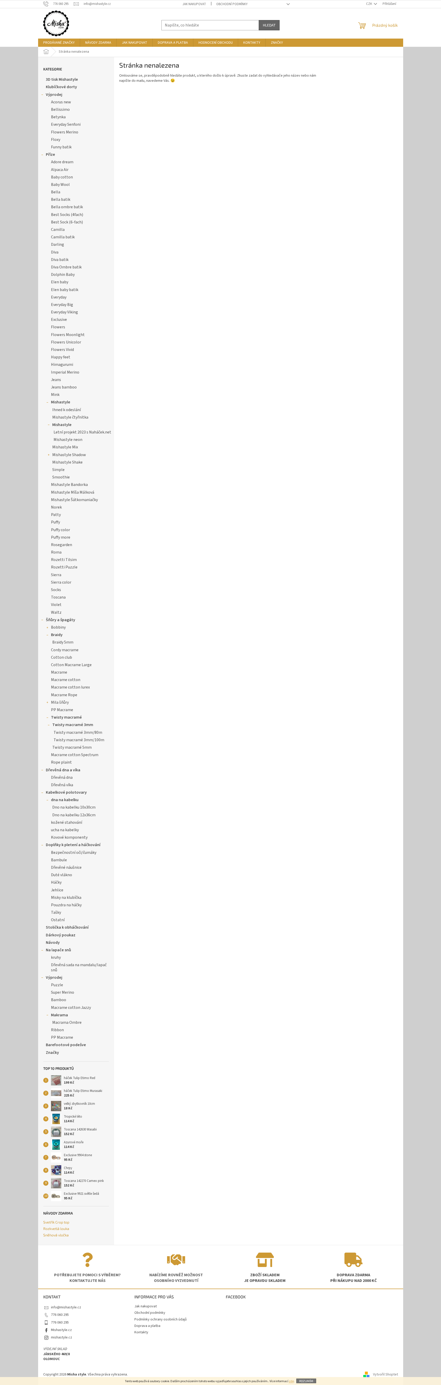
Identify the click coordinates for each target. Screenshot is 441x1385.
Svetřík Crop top (56, 1222)
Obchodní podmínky (232, 4)
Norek (56, 507)
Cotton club (61, 657)
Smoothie (61, 477)
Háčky (56, 882)
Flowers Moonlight (68, 335)
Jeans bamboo (64, 387)
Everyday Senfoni (66, 124)
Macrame (59, 672)
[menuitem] (59, 43)
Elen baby (59, 282)
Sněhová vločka (56, 1235)
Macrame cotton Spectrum (74, 755)
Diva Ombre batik (66, 267)
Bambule (59, 860)
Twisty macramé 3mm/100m (79, 740)
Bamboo (58, 1000)
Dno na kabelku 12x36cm (74, 815)
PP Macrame (62, 710)
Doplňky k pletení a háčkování (73, 845)
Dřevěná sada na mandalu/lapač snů (79, 967)
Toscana (58, 597)
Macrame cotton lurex (70, 687)
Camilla (58, 229)
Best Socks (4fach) (67, 215)
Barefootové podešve (66, 1045)
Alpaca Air (59, 170)
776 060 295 (60, 1314)
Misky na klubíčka (66, 897)
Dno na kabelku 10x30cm (74, 807)
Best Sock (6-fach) (67, 222)
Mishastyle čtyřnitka (70, 417)
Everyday (58, 297)
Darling (57, 244)
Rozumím (306, 1381)
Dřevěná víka (62, 785)
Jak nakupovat (194, 4)
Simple (58, 470)
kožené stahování (66, 822)
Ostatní (58, 920)
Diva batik (59, 259)
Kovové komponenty (69, 837)
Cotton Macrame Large (71, 665)
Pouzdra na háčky (66, 905)
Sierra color (61, 582)
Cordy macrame (65, 650)
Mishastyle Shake (67, 462)
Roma (56, 552)
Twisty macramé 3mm (72, 725)
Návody (53, 942)
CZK (369, 4)
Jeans (56, 380)
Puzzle (57, 985)
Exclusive (59, 319)
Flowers (58, 327)
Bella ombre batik (67, 207)
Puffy (55, 522)
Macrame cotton (65, 680)
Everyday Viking (64, 312)
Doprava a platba (147, 1325)
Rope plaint (61, 762)
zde (291, 1381)
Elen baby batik (64, 290)
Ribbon (57, 1030)
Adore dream (62, 162)
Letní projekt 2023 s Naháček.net (82, 432)
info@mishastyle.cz (66, 1307)
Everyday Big (62, 304)
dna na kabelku (65, 800)
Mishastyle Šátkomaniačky (74, 500)
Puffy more (60, 537)
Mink (55, 394)
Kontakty (141, 1332)
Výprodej (54, 94)
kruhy (56, 957)
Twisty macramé (66, 717)
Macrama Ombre (67, 1022)
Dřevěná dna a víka (63, 770)
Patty (56, 515)
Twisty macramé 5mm (72, 747)
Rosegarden (61, 545)
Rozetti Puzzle (64, 567)
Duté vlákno (61, 875)
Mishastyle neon (68, 439)
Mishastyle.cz (61, 1330)
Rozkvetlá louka (56, 1228)
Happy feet (60, 357)
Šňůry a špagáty (60, 620)
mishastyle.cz (61, 1337)
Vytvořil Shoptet (385, 1374)
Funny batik (61, 147)
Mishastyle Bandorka (69, 484)
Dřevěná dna (62, 777)
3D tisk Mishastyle (62, 79)
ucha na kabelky (65, 830)
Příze (50, 154)
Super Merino (62, 992)
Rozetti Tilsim (64, 560)
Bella (55, 192)
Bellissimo (60, 109)
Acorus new (61, 102)
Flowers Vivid (62, 349)
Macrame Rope (64, 695)
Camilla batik (63, 237)
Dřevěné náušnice (66, 867)
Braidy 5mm (62, 642)
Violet (56, 605)
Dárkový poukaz (60, 935)
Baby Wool (60, 184)
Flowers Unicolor (66, 342)
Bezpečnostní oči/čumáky (73, 852)
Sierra (56, 575)
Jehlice (57, 890)
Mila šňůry (60, 702)
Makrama (59, 1015)
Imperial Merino (65, 372)
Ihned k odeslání (66, 410)
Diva (54, 252)
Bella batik (60, 199)
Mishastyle (60, 402)
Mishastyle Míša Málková (72, 492)
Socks (56, 590)
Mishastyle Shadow (69, 455)
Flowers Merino (64, 132)
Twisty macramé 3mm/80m (78, 732)
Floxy (55, 139)
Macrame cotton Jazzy (71, 1007)
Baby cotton (62, 177)
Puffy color (60, 530)
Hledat (269, 25)
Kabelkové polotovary (66, 792)
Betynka (58, 117)
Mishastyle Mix (65, 447)
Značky (52, 1052)
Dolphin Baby (63, 274)
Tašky (56, 912)
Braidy (57, 635)
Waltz (56, 612)
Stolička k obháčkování (67, 927)
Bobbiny (58, 627)
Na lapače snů (58, 950)
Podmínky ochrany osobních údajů (160, 1319)
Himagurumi (62, 364)
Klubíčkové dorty (61, 87)
